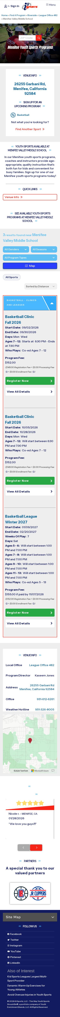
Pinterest (15, 957)
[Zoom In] (7, 717)
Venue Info (12, 197)
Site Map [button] (13, 917)
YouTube (16, 951)
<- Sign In (13, 6)
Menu (52, 5)
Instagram (16, 945)
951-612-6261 (45, 699)
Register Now (18, 381)
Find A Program (17, 15)
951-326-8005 (44, 709)
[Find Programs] (39, 38)
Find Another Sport (28, 129)
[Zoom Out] (7, 722)
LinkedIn (15, 962)
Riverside (32, 15)
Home (4, 15)
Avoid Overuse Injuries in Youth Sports (29, 994)
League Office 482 (48, 15)
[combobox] (4, 257)
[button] (30, 391)
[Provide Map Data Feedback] (53, 770)
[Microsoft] (40, 770)
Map (32, 266)
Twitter (14, 939)
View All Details (18, 391)
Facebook (16, 934)
